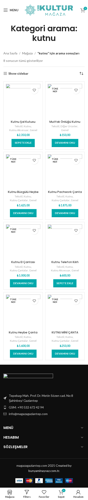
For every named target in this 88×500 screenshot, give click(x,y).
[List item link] (44, 407)
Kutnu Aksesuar (19, 130)
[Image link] (28, 381)
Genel (33, 130)
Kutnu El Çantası (23, 262)
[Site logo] (49, 10)
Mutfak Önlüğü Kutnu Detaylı (64, 123)
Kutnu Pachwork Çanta (65, 192)
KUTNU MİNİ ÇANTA (65, 332)
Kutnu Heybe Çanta (23, 332)
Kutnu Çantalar (19, 200)
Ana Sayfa (10, 53)
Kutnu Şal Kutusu (23, 122)
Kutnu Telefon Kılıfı (65, 262)
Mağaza (27, 53)
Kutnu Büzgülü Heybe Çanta (23, 193)
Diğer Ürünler (69, 126)
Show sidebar (18, 73)
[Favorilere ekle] (34, 90)
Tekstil (19, 126)
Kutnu (27, 126)
